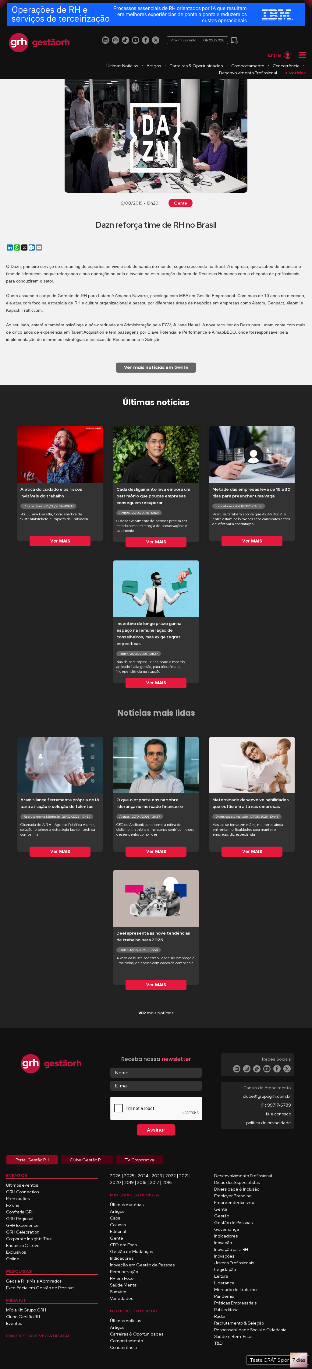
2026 (115, 1175)
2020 (115, 1182)
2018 (142, 1182)
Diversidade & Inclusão (236, 1189)
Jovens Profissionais (234, 1262)
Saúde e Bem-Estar (233, 1336)
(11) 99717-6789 (276, 1105)
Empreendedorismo (234, 1202)
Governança (226, 1229)
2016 (167, 1182)
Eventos (14, 1323)
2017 (154, 1182)
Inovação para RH (231, 1249)
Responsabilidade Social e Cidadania (250, 1329)
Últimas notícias (125, 1320)
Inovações (224, 1256)
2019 (129, 1182)
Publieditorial (226, 1309)
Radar (220, 1316)
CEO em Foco (123, 1245)
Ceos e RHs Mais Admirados (34, 1281)
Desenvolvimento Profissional (248, 72)
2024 (143, 1175)
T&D (218, 1343)
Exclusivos (16, 1252)
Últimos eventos (22, 1185)
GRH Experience (22, 1225)
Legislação (225, 1269)
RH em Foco (121, 1278)
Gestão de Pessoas (233, 1222)
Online (12, 1259)
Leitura (221, 1276)
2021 (183, 1175)
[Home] (39, 42)
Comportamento (247, 65)
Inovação (223, 1242)
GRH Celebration (22, 1232)
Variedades (121, 1298)
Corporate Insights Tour (29, 1238)
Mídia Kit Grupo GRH (26, 1310)
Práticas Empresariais (235, 1303)
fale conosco (278, 1114)
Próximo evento (197, 40)
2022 (170, 1175)
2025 (129, 1175)
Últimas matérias (127, 1204)
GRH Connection (22, 1192)
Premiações (18, 1198)
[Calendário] (233, 40)
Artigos (154, 65)
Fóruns (12, 1205)
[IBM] (156, 14)
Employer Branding (233, 1196)
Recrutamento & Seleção (239, 1323)
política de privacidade (268, 1122)
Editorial (118, 1231)
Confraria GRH (20, 1212)
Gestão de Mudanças (131, 1251)
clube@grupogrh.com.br (267, 1096)
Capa (115, 1218)
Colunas (118, 1224)
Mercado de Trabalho (235, 1289)
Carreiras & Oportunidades (196, 65)
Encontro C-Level (23, 1245)
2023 (157, 1175)
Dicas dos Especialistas (237, 1182)
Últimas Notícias (122, 65)
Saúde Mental (123, 1285)
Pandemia (224, 1296)
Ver (60, 541)
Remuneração (124, 1271)
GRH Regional (19, 1218)
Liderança (224, 1283)
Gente (180, 203)
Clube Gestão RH (23, 1316)
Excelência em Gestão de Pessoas (40, 1287)
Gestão (221, 1216)
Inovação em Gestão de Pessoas (142, 1265)
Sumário (118, 1291)
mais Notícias (156, 1013)
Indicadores (121, 1258)
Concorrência (286, 65)
